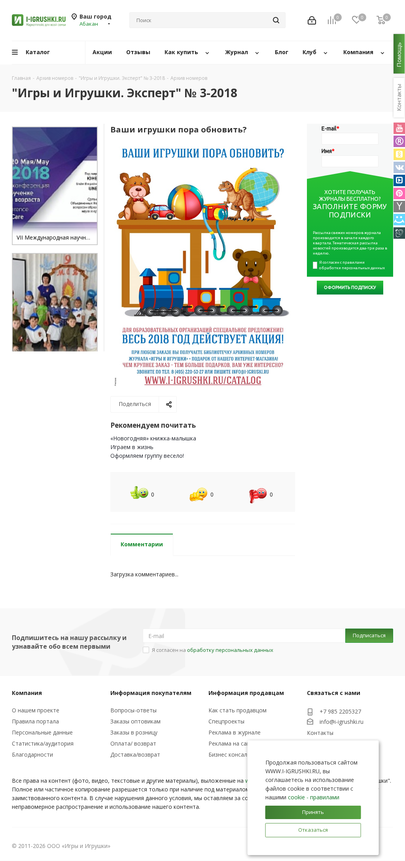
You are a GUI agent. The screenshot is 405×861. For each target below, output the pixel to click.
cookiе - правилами (313, 797)
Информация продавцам (246, 693)
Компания (27, 693)
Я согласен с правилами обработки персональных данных (352, 265)
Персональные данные (42, 732)
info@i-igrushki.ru (341, 721)
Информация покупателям (150, 693)
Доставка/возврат (135, 754)
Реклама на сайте (232, 743)
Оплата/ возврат (133, 743)
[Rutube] (399, 141)
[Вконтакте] (399, 167)
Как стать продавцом (237, 710)
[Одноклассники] (399, 154)
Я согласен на (212, 649)
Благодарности (32, 754)
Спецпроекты (226, 721)
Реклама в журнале (234, 732)
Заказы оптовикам (135, 721)
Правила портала (35, 721)
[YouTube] (399, 128)
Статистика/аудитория (43, 743)
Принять (313, 812)
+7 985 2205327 (340, 711)
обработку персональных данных (230, 649)
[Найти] (276, 20)
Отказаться (313, 829)
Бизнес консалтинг (233, 754)
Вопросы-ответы (133, 710)
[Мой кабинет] (312, 20)
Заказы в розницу (133, 732)
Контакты (320, 732)
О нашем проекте (35, 710)
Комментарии (142, 544)
